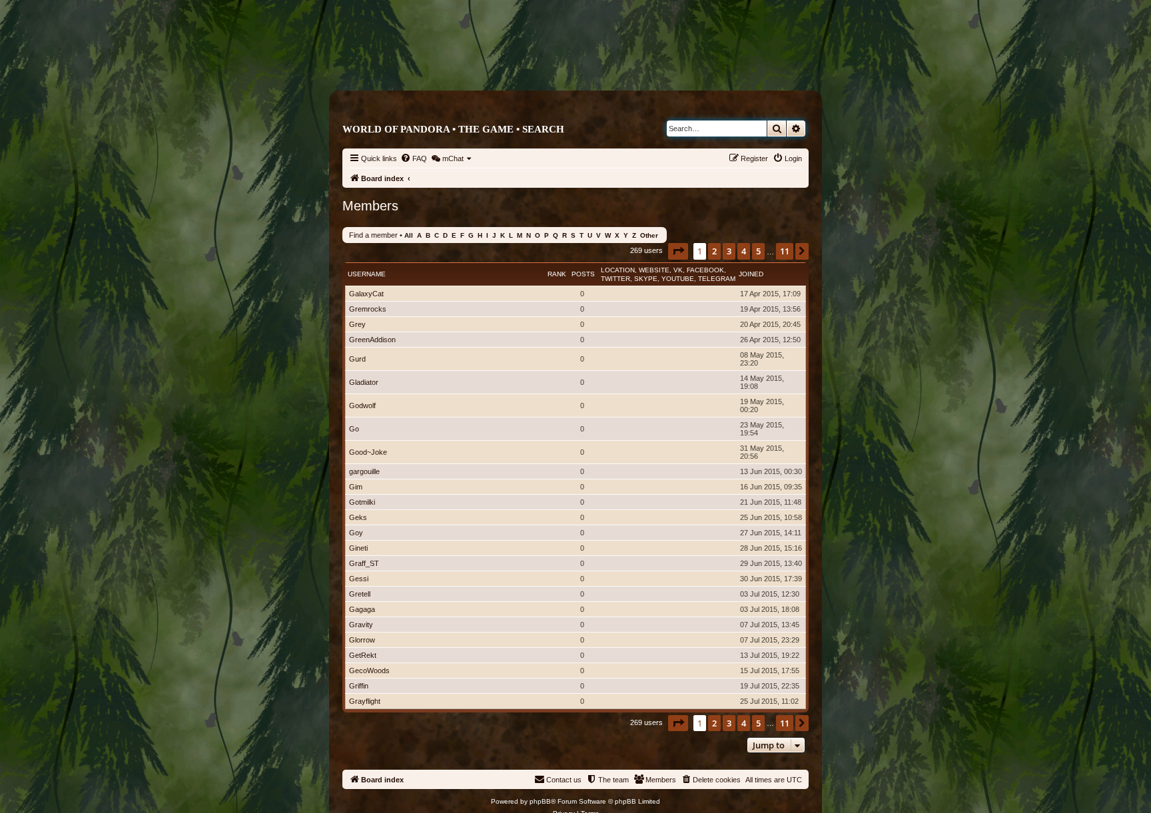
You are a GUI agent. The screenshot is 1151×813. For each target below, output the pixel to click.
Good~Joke (368, 452)
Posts (583, 274)
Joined (751, 274)
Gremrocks (367, 309)
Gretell (359, 594)
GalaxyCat (366, 294)
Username (367, 274)
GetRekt (362, 655)
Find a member (373, 235)
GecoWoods (369, 671)
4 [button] (743, 251)
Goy (356, 533)
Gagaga (362, 609)
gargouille (364, 471)
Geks (358, 517)
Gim (355, 487)
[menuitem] (413, 158)
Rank (557, 274)
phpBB (540, 801)
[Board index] (632, 64)
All (408, 235)
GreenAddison (372, 340)
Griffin (358, 686)
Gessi (358, 579)
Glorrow (362, 640)
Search (543, 129)
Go (354, 429)
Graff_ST (364, 563)
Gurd (357, 359)
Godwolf (362, 405)
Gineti (358, 548)
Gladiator (363, 382)
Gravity (361, 625)
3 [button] (729, 251)
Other (649, 235)
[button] (678, 251)
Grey (357, 324)
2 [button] (714, 251)
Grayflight (364, 701)
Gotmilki (362, 502)
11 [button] (784, 251)
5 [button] (758, 251)
